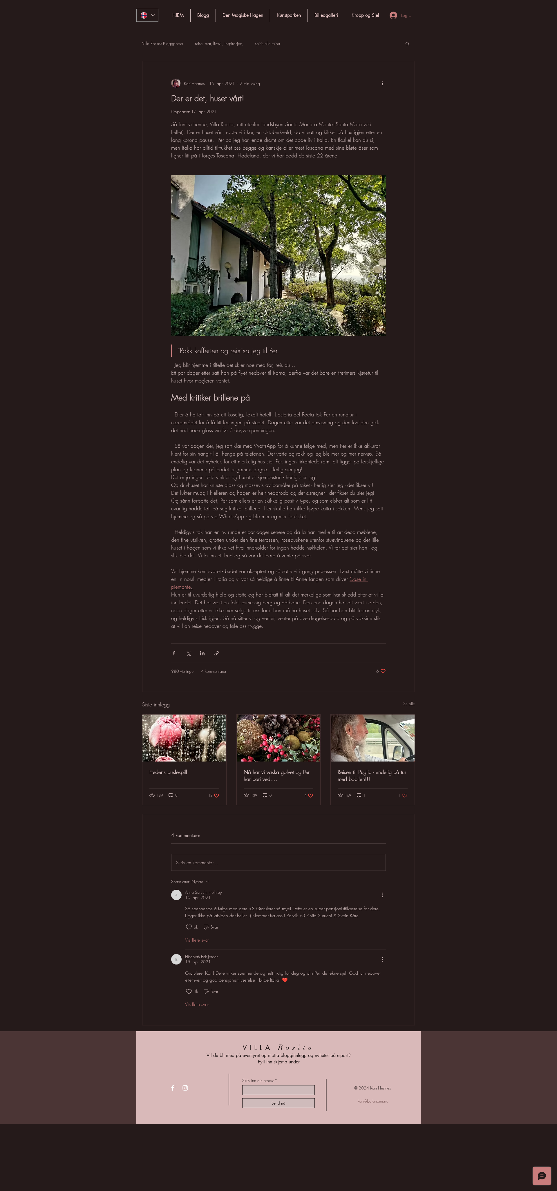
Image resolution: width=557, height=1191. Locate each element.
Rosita (296, 1047)
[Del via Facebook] (174, 653)
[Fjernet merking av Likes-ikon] (189, 927)
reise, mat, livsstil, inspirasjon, (219, 43)
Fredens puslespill (168, 771)
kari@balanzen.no (373, 1101)
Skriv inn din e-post (258, 1080)
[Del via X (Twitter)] (188, 653)
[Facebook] (172, 1088)
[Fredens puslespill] (184, 738)
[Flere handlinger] (382, 83)
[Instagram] (185, 1088)
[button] (407, 43)
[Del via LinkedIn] (202, 653)
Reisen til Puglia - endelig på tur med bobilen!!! (372, 775)
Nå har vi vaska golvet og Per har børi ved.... (277, 775)
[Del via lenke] (216, 653)
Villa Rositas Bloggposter (162, 43)
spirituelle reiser (267, 43)
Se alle (409, 703)
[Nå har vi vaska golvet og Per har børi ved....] (279, 738)
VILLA (258, 1047)
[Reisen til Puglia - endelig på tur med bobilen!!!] (373, 738)
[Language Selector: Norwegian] (147, 15)
